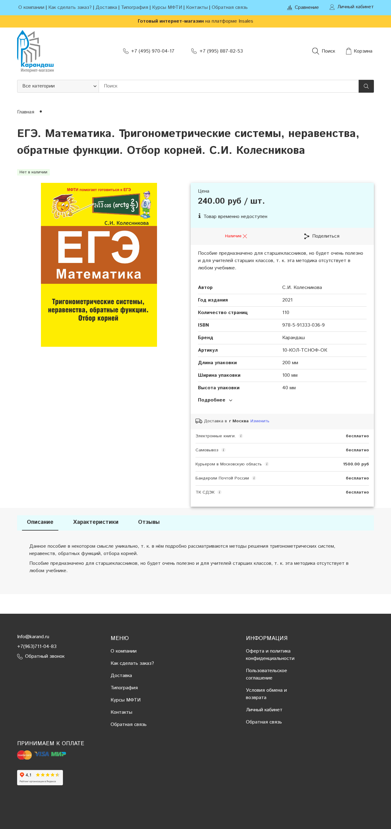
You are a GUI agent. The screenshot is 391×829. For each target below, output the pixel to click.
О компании (31, 7)
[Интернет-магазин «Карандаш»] (35, 51)
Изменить (259, 421)
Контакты (197, 7)
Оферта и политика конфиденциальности (270, 655)
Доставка (106, 7)
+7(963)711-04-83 (37, 646)
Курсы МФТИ (167, 7)
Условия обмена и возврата (266, 694)
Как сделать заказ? (70, 7)
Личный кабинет (264, 709)
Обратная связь (230, 7)
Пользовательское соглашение (266, 674)
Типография (134, 7)
